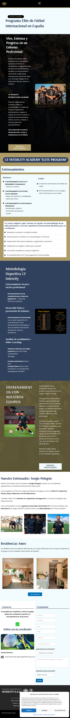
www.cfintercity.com (17, 698)
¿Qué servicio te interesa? (45, 649)
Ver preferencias (60, 710)
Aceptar (29, 710)
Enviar (39, 680)
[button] (39, 3)
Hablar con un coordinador (18, 629)
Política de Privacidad (49, 714)
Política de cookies (38, 714)
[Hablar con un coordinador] (17, 624)
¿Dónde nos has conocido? (45, 671)
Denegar (44, 710)
